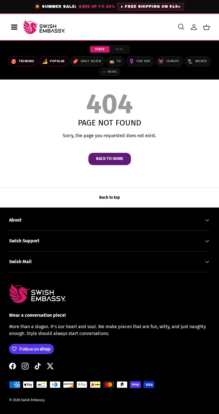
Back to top (109, 197)
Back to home (109, 158)
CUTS (119, 49)
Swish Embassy (32, 400)
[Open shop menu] (14, 27)
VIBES (100, 49)
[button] (206, 27)
